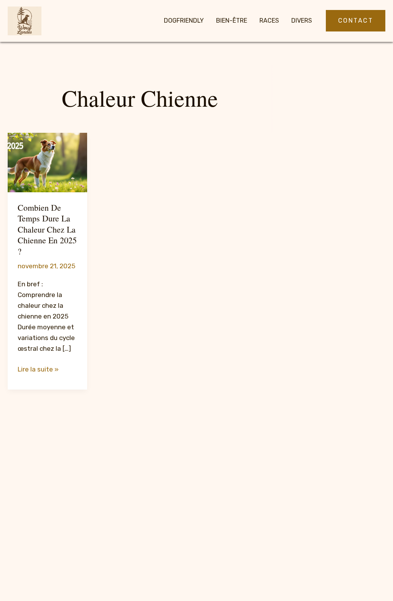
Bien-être (231, 20)
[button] (356, 20)
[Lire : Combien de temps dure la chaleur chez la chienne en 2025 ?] (47, 162)
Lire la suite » (38, 370)
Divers (301, 20)
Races (269, 20)
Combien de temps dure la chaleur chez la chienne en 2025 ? (47, 229)
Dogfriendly (184, 20)
